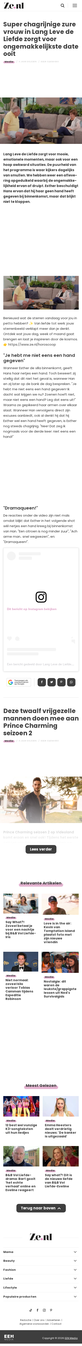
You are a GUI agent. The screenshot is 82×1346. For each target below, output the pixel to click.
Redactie (25, 1320)
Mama (8, 1252)
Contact (56, 1324)
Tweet (51, 682)
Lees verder (41, 849)
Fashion (9, 1270)
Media (9, 61)
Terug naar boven (38, 1208)
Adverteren (53, 1320)
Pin (61, 682)
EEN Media (71, 1338)
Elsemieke (53, 61)
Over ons (39, 1320)
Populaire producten (19, 1297)
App (71, 682)
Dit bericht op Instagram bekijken (32, 609)
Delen (42, 682)
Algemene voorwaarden (34, 1324)
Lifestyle (10, 1287)
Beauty (9, 1261)
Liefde (8, 1278)
